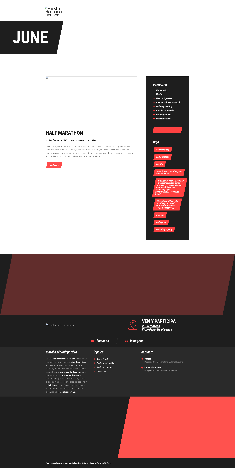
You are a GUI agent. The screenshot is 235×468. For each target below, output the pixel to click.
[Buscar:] (167, 130)
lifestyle (160, 215)
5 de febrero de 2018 (58, 140)
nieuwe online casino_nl (168, 102)
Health (159, 94)
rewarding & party (164, 229)
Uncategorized (163, 118)
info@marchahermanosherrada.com (161, 370)
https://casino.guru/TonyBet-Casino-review (169, 172)
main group (161, 222)
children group (163, 149)
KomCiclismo (105, 463)
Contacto (101, 371)
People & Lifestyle (165, 110)
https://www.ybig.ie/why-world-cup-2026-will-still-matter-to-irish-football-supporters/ (167, 204)
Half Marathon (64, 133)
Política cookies (104, 367)
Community (162, 90)
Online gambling (164, 106)
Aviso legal (102, 359)
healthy (159, 164)
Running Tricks (163, 114)
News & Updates (164, 98)
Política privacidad (106, 363)
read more (54, 165)
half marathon (162, 157)
